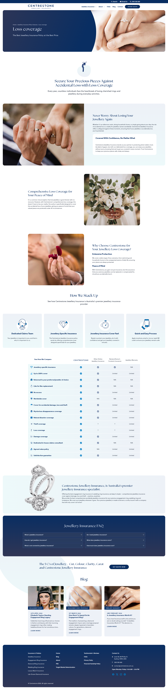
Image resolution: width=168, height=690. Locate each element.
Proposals (84, 608)
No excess (38, 392)
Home (14, 25)
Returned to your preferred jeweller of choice (51, 380)
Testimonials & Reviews (91, 653)
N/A (131, 367)
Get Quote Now (119, 567)
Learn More (35, 631)
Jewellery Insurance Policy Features (27, 25)
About (58, 660)
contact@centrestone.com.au (123, 666)
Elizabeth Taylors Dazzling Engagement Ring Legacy (41, 616)
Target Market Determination (65, 667)
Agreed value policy (41, 449)
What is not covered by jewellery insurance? (39, 546)
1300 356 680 (136, 2)
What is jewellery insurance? (34, 535)
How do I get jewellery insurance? (36, 540)
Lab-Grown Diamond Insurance (38, 674)
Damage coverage (41, 436)
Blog (57, 657)
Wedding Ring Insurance (36, 667)
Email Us (124, 2)
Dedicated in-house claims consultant (48, 443)
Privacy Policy (88, 660)
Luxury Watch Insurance (36, 671)
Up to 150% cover (41, 373)
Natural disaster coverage (44, 418)
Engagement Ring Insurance (37, 660)
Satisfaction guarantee (42, 455)
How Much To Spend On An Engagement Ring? (79, 616)
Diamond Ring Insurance (36, 664)
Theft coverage (40, 424)
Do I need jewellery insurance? (97, 535)
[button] (113, 674)
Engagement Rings (35, 608)
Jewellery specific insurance (45, 367)
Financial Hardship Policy (92, 664)
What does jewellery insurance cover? (99, 540)
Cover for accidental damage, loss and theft (50, 405)
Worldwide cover (40, 399)
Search (115, 2)
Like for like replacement (43, 386)
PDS (57, 664)
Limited (114, 373)
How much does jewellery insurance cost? (101, 546)
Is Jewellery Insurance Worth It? (119, 615)
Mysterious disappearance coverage (48, 411)
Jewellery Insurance (113, 608)
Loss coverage (39, 430)
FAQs (86, 657)
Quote (132, 6)
